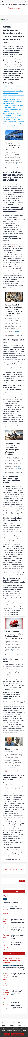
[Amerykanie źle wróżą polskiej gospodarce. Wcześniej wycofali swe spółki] (6, 994)
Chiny (5, 965)
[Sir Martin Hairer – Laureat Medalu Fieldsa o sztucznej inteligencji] (6, 936)
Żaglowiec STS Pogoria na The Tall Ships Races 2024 (12, 870)
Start (3, 1022)
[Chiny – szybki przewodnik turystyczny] (6, 911)
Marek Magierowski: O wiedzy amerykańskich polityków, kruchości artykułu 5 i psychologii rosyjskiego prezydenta (12, 1006)
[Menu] (2, 1)
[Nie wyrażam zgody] (26, 1032)
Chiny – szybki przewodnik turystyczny (16, 907)
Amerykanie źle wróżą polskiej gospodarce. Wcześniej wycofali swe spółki (17, 992)
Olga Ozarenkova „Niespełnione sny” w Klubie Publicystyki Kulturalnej (12, 901)
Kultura (5, 898)
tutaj (13, 854)
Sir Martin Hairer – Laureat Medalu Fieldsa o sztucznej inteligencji (17, 936)
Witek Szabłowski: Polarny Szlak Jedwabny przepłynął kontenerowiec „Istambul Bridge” (14, 968)
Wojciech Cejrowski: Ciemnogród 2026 (16, 943)
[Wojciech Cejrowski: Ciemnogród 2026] (6, 946)
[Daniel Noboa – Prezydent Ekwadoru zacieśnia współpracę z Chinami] (6, 929)
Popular (20, 965)
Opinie (16, 965)
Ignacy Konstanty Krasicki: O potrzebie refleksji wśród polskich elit (18, 974)
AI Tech (19, 1022)
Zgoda (7, 1034)
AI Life (3, 1025)
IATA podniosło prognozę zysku (11, 117)
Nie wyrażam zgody (17, 1034)
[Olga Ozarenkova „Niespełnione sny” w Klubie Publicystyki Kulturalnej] (8, 895)
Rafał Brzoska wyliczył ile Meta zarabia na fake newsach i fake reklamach (17, 920)
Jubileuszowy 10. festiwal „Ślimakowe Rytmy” (13, 867)
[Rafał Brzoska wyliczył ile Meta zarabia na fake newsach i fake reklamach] (6, 921)
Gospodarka (10, 965)
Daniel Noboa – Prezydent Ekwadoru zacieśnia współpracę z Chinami (17, 929)
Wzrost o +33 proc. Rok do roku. (11, 99)
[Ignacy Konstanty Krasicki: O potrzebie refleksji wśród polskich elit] (6, 979)
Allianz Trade (15, 246)
